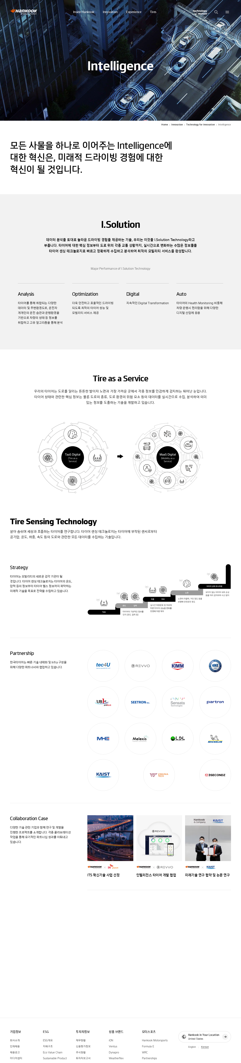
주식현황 (81, 1052)
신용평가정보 (83, 1046)
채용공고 (15, 1052)
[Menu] (227, 12)
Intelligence (224, 125)
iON (111, 1040)
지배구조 (48, 1046)
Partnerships (149, 1058)
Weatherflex (116, 1058)
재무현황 (81, 1040)
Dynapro (114, 1052)
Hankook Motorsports (155, 1040)
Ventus (113, 1046)
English (192, 1047)
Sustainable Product (55, 1058)
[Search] (216, 12)
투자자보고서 (83, 1058)
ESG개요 (48, 1040)
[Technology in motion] (200, 12)
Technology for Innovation (200, 125)
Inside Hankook (84, 12)
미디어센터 (16, 1058)
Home (164, 125)
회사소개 (15, 1040)
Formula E (148, 1046)
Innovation (177, 125)
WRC (145, 1052)
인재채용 (15, 1046)
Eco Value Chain (52, 1052)
